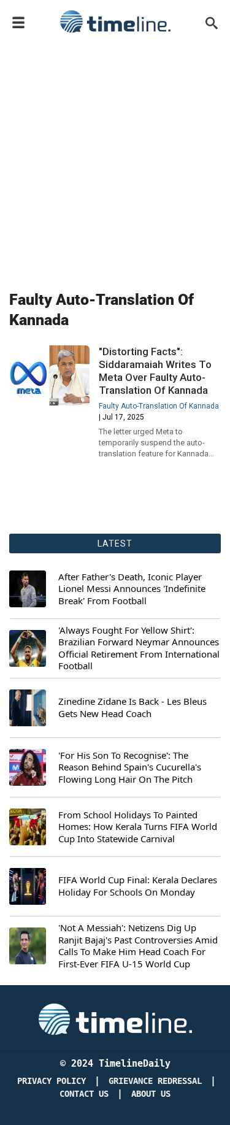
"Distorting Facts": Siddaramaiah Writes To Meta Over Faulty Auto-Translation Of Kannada (155, 370)
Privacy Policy (51, 1081)
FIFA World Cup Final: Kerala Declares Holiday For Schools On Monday (137, 886)
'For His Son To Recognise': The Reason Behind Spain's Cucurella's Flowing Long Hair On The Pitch (129, 767)
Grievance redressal (155, 1081)
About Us (151, 1094)
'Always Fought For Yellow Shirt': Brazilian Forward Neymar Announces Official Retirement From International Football (139, 648)
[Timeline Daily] (115, 21)
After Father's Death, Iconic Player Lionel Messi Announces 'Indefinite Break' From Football (131, 589)
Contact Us (84, 1094)
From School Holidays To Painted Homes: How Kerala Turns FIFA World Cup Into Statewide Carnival (137, 827)
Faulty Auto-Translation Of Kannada (159, 406)
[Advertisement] (115, 159)
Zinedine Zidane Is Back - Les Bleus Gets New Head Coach (132, 708)
